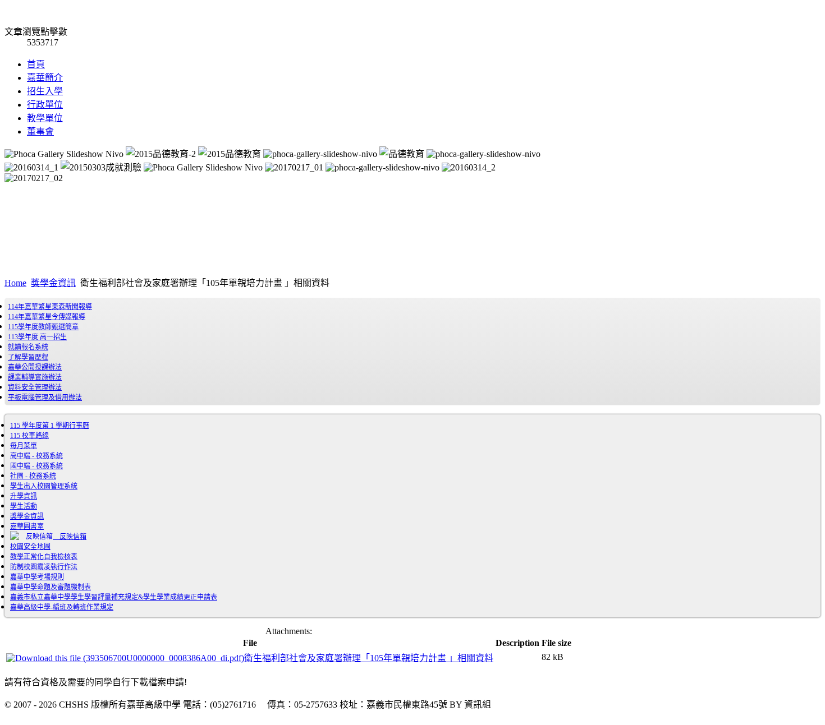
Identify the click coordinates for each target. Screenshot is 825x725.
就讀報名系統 (28, 347)
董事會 (40, 131)
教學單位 (45, 118)
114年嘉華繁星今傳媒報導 (46, 317)
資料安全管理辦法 (35, 387)
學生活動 (23, 506)
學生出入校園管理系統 (43, 486)
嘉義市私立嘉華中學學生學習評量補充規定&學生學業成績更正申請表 (113, 597)
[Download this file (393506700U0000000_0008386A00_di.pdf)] (125, 658)
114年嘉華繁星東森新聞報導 (50, 307)
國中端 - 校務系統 (36, 466)
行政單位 (45, 104)
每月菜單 (23, 446)
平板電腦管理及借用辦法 (45, 397)
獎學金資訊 (53, 283)
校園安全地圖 (30, 547)
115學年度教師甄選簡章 (43, 327)
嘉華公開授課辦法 (35, 367)
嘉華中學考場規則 (37, 577)
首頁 (36, 64)
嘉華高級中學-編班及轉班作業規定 (61, 607)
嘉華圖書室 (27, 526)
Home (15, 283)
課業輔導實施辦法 (35, 377)
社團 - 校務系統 (33, 476)
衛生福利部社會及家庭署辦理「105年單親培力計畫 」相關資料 (368, 658)
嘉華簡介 (45, 77)
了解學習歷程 (28, 357)
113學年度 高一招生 (37, 337)
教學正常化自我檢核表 (43, 557)
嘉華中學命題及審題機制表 (50, 587)
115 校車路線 (29, 436)
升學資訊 (23, 496)
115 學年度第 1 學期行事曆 (49, 426)
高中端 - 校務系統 (36, 456)
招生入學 (45, 91)
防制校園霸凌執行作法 (43, 567)
